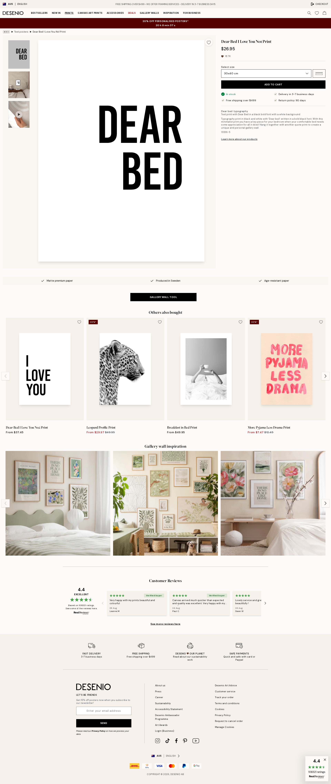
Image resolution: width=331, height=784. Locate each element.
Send (103, 723)
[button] (319, 73)
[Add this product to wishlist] (209, 42)
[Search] (309, 13)
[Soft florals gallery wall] (273, 503)
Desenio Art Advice (226, 685)
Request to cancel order (229, 721)
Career (159, 697)
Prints (69, 13)
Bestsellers (39, 13)
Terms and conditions (227, 703)
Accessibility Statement (169, 709)
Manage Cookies (224, 727)
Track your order (224, 697)
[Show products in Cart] (324, 13)
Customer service (225, 691)
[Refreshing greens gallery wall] (58, 503)
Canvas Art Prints (90, 13)
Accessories (115, 13)
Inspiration (171, 13)
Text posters (21, 31)
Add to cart (273, 84)
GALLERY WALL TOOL (163, 297)
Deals (132, 13)
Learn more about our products (239, 139)
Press (158, 691)
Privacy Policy (98, 731)
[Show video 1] (19, 114)
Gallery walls (149, 13)
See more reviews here (165, 623)
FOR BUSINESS (192, 13)
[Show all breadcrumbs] (6, 32)
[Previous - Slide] (5, 376)
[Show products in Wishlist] (317, 13)
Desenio (175, 774)
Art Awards (161, 725)
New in (56, 13)
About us (160, 685)
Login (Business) (164, 730)
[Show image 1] (19, 54)
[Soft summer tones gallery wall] (165, 503)
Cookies (219, 709)
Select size (227, 67)
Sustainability (163, 703)
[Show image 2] (19, 84)
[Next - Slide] (325, 376)
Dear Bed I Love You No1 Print (49, 31)
